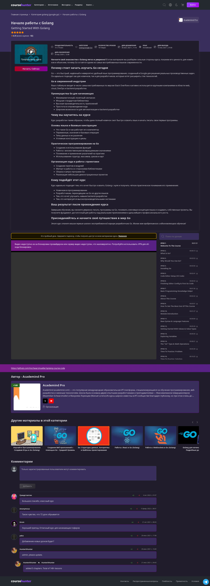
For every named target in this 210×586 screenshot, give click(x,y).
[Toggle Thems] (176, 5)
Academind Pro (54, 385)
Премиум (122, 236)
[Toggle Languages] (170, 5)
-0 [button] (139, 495)
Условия (195, 581)
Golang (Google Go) (85, 48)
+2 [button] (131, 535)
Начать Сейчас (31, 68)
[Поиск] (164, 5)
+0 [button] (131, 509)
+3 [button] (133, 495)
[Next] (197, 422)
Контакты (124, 581)
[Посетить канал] (206, 582)
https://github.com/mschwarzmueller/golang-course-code (38, 368)
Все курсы (66, 5)
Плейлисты (167, 581)
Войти (193, 5)
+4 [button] (132, 522)
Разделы (79, 5)
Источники (53, 5)
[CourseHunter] (21, 4)
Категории (39, 5)
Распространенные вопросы (145, 581)
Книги (89, 5)
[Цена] (182, 5)
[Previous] (192, 422)
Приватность (182, 581)
